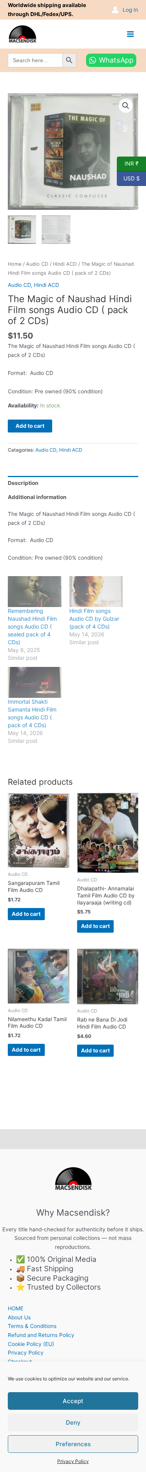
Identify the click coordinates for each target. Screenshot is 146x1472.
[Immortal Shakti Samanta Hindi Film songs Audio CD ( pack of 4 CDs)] (35, 682)
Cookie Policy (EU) (31, 1344)
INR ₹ (128, 163)
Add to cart (30, 426)
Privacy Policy (73, 1461)
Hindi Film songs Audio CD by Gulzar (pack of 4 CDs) (94, 618)
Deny (73, 1422)
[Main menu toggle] (130, 33)
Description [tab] (23, 483)
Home (14, 264)
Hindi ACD (65, 264)
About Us (19, 1317)
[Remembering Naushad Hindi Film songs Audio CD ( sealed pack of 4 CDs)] (35, 591)
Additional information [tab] (37, 497)
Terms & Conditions (32, 1326)
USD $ (128, 177)
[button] (126, 106)
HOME (15, 1308)
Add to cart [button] (26, 914)
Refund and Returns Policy (41, 1335)
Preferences (73, 1444)
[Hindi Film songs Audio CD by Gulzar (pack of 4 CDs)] (96, 591)
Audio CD (37, 264)
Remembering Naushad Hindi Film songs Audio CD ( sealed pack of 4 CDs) (32, 626)
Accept (73, 1401)
